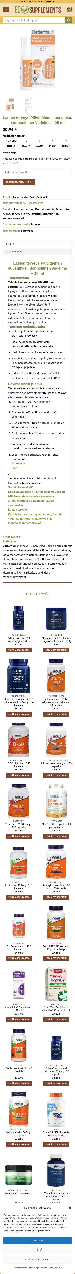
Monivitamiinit (44, 209)
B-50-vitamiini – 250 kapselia (19, 765)
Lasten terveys (23, 209)
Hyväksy (37, 1240)
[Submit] (68, 20)
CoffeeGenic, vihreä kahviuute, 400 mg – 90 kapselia (56, 1071)
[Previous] (8, 59)
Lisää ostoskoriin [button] (18, 650)
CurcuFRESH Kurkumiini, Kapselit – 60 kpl (56, 948)
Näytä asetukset (37, 1259)
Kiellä (37, 1250)
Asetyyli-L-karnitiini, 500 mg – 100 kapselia (56, 887)
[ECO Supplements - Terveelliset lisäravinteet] (38, 9)
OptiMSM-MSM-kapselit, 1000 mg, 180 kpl (56, 1134)
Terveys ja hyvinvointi (26, 213)
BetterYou (27, 230)
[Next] (66, 59)
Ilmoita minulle (18, 182)
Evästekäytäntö (20, 1267)
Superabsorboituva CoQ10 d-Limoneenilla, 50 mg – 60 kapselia (19, 702)
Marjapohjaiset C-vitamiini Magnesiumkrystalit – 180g (56, 640)
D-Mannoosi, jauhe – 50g (18, 1193)
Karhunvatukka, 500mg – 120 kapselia (18, 1134)
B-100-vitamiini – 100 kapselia (19, 948)
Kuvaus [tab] (10, 244)
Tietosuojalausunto (38, 1267)
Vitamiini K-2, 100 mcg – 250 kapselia (18, 826)
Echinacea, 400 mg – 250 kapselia (18, 887)
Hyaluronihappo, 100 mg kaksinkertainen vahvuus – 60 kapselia (56, 702)
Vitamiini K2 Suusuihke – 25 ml (18, 1009)
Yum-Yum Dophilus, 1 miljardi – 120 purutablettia (56, 1009)
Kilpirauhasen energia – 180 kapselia (56, 765)
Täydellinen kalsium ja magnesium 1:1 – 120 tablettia (56, 1196)
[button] (70, 1208)
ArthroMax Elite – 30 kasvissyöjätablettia (19, 640)
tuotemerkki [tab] (13, 251)
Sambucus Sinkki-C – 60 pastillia (19, 1070)
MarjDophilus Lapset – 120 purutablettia (56, 826)
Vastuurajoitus (55, 1267)
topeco (35, 224)
